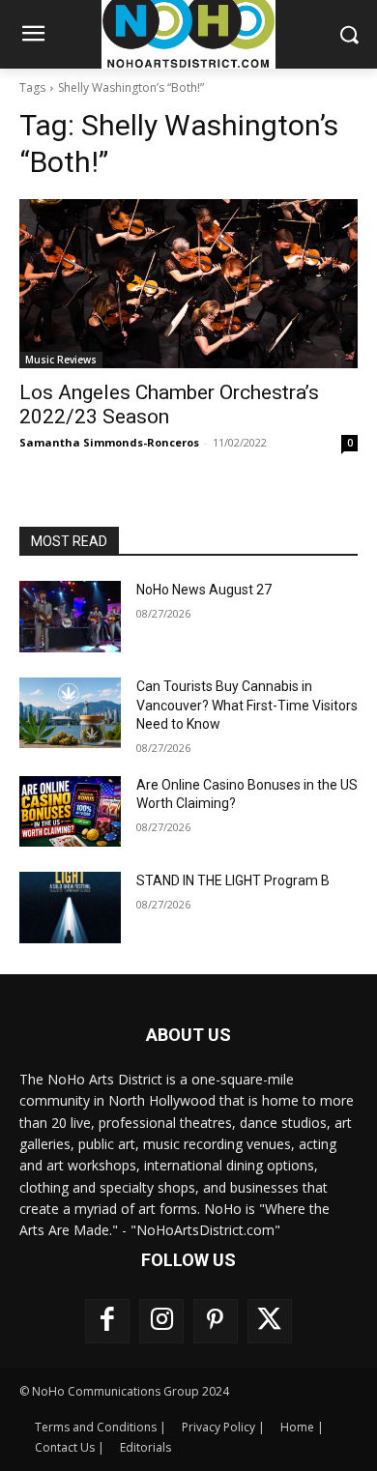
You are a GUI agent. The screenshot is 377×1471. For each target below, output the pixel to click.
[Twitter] (269, 1321)
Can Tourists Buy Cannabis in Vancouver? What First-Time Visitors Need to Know (247, 705)
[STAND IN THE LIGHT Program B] (70, 907)
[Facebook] (107, 1321)
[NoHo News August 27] (70, 616)
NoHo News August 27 (204, 589)
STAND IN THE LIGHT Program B (233, 880)
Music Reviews (61, 359)
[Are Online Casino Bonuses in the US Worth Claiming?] (70, 812)
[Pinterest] (215, 1321)
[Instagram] (161, 1321)
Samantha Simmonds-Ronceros (109, 442)
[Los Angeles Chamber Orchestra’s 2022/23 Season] (188, 283)
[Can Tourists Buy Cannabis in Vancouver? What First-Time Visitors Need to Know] (70, 713)
